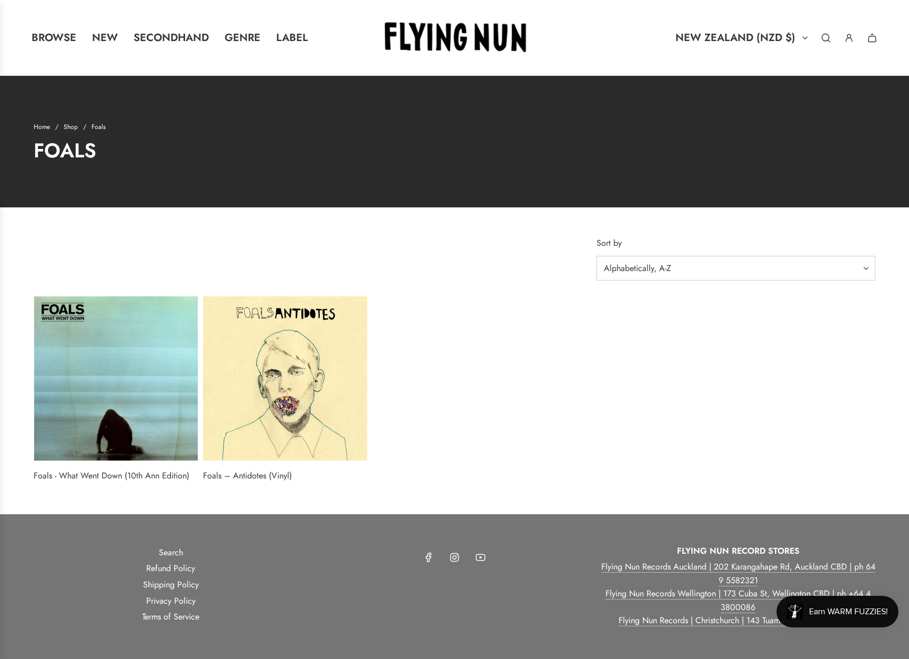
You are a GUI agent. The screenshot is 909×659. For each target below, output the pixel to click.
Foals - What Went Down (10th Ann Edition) (111, 476)
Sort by (609, 243)
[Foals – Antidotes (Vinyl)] (285, 378)
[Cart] (872, 37)
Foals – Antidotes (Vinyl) (247, 476)
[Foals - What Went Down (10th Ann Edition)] (116, 378)
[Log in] (849, 37)
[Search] (825, 37)
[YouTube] (480, 557)
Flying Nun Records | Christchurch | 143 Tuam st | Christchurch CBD (738, 620)
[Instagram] (454, 557)
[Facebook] (428, 557)
